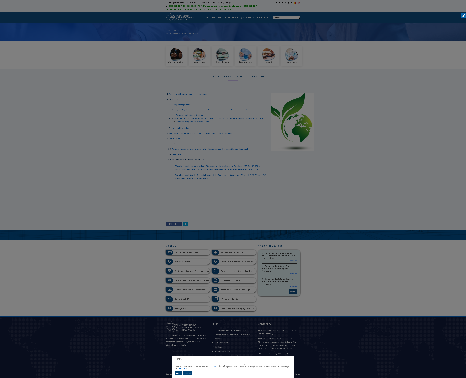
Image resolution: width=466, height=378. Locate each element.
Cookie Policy (213, 367)
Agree (178, 373)
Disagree (187, 373)
